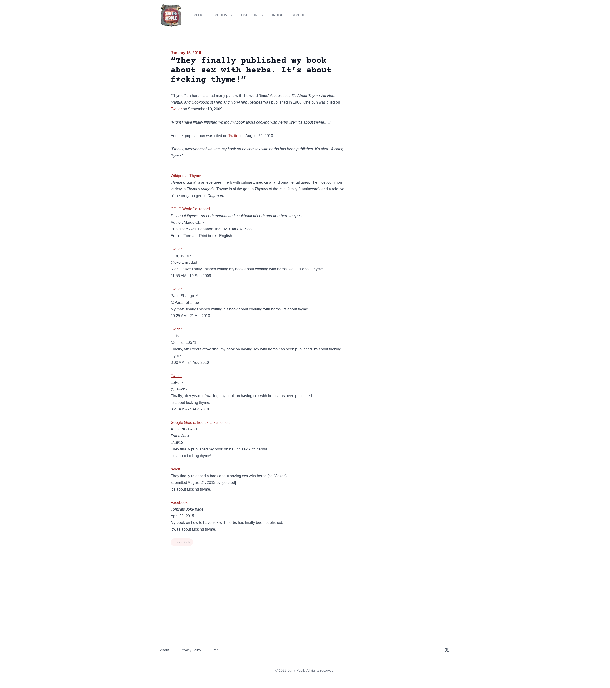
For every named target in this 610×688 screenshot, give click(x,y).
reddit (175, 469)
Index (277, 15)
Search (298, 15)
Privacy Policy (190, 650)
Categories (252, 15)
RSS (216, 650)
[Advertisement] (396, 86)
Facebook (179, 503)
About (199, 15)
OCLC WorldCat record (190, 209)
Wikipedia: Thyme (186, 176)
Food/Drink (181, 542)
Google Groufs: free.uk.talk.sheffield (201, 422)
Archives (223, 15)
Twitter (176, 109)
